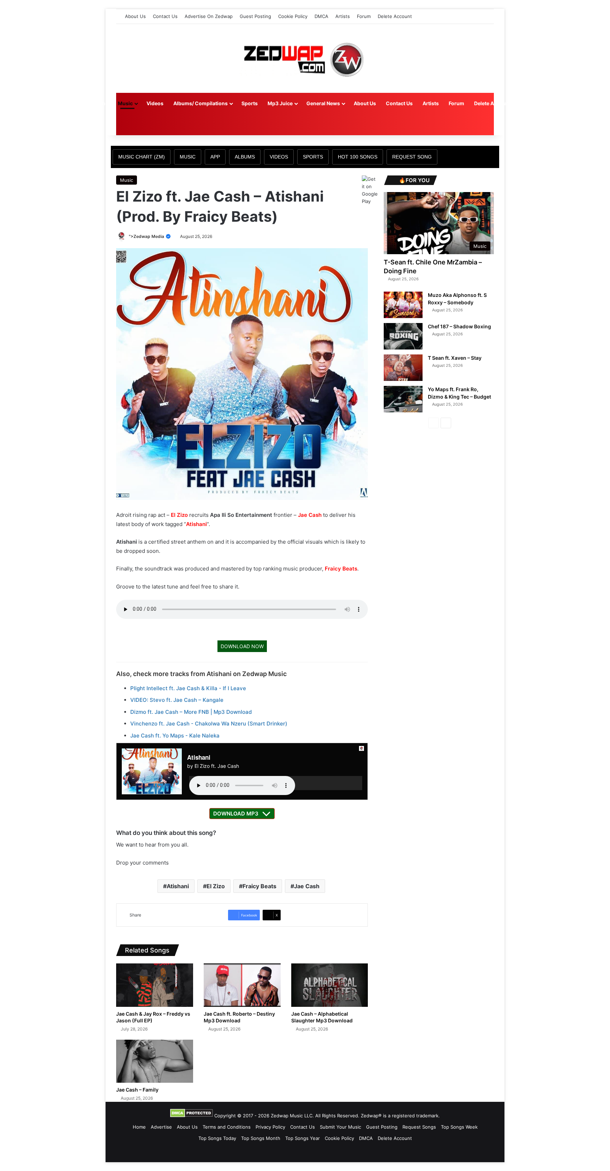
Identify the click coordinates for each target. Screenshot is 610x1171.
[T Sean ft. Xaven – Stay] (403, 367)
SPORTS (313, 157)
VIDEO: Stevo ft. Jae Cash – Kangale (176, 700)
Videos (154, 103)
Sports (249, 103)
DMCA (321, 16)
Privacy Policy (270, 1127)
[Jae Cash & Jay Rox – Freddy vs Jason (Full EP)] (154, 985)
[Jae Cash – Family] (154, 1061)
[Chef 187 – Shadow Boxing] (403, 336)
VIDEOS (279, 157)
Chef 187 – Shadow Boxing (459, 326)
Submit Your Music (340, 1127)
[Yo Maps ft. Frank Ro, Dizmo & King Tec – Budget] (403, 399)
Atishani (196, 524)
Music (125, 103)
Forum (364, 16)
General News (323, 103)
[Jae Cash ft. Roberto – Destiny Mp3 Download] (242, 985)
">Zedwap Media (147, 236)
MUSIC (188, 157)
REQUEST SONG (412, 157)
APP (215, 157)
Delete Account (395, 16)
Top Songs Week (459, 1127)
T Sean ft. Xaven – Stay (455, 358)
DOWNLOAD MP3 (235, 813)
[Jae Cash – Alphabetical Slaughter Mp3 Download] (329, 985)
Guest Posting (255, 16)
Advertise (161, 1127)
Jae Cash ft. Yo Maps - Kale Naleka (175, 735)
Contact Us (165, 16)
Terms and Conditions (227, 1127)
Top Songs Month (260, 1138)
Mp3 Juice (280, 103)
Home (101, 103)
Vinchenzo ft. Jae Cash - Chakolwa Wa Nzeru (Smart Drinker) (208, 723)
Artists (342, 16)
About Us (135, 16)
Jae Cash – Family (137, 1090)
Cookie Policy (292, 16)
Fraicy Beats (341, 568)
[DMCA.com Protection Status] (191, 1115)
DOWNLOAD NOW (242, 646)
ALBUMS (245, 157)
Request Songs (419, 1127)
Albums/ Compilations (200, 103)
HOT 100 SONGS (357, 157)
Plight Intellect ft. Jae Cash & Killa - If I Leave (188, 688)
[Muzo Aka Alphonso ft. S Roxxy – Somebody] (403, 305)
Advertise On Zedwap (209, 16)
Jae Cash (310, 515)
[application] (276, 783)
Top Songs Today (217, 1138)
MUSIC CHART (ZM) (141, 157)
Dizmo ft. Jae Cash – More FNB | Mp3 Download (191, 712)
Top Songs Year (302, 1138)
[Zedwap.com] (305, 58)
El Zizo (179, 515)
